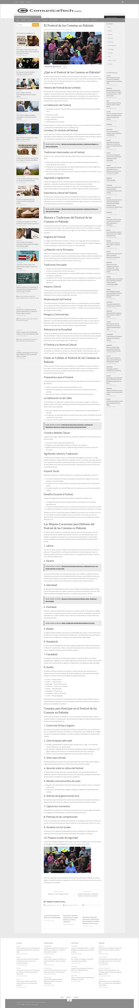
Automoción (109, 129)
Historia (18, 307)
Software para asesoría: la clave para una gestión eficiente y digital (115, 403)
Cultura (108, 75)
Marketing (19, 240)
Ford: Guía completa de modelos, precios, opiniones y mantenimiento (114, 133)
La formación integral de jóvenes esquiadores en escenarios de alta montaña (26, 117)
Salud (76, 20)
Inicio (16, 2)
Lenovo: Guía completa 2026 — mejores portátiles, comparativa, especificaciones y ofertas (83, 950)
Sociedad (70, 20)
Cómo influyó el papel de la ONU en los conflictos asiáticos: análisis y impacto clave (55, 961)
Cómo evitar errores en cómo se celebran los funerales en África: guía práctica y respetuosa (28, 972)
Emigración (19, 197)
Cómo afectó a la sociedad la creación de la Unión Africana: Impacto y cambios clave (110, 950)
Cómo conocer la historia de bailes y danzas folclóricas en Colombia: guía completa (114, 359)
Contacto (29, 2)
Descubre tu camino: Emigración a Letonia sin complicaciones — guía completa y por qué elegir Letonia (113, 268)
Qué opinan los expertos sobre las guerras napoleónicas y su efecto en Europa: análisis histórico (26, 311)
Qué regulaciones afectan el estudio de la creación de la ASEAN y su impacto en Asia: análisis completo (55, 950)
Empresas (44, 20)
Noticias (22, 2)
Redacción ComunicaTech (53, 29)
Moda (17, 70)
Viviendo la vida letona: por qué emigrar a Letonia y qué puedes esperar (25, 201)
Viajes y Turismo (85, 20)
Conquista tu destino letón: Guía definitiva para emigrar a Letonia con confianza (26, 266)
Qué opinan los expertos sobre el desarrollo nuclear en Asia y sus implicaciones (53, 981)
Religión (18, 47)
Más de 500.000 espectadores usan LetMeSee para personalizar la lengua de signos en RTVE (110, 972)
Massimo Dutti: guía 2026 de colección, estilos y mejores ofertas (114, 104)
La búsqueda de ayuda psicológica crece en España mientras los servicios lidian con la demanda (110, 961)
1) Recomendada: (111, 180)
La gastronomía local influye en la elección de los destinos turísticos (114, 338)
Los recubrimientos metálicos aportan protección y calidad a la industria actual (114, 233)
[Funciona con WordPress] (23, 1004)
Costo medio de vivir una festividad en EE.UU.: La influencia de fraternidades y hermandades (110, 983)
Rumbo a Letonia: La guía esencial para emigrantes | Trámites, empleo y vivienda (114, 349)
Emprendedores (54, 20)
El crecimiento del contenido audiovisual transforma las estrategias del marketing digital (27, 244)
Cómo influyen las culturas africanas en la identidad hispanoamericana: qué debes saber (28, 950)
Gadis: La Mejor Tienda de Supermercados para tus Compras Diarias (26, 94)
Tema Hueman (35, 1004)
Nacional (30, 20)
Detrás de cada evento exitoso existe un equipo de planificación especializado (114, 255)
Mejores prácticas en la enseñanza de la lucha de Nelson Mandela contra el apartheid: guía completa (27, 289)
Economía (37, 20)
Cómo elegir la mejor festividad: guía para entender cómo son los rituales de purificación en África (27, 51)
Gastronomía (19, 135)
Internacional (20, 156)
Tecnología (63, 20)
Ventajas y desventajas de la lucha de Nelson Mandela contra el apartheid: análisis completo (27, 354)
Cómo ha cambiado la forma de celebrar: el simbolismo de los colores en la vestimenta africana (27, 961)
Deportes (18, 113)
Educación (19, 285)
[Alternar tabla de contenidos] (64, 66)
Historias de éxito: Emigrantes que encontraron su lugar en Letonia (114, 314)
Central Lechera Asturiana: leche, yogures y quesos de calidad (113, 244)
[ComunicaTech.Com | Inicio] (49, 11)
